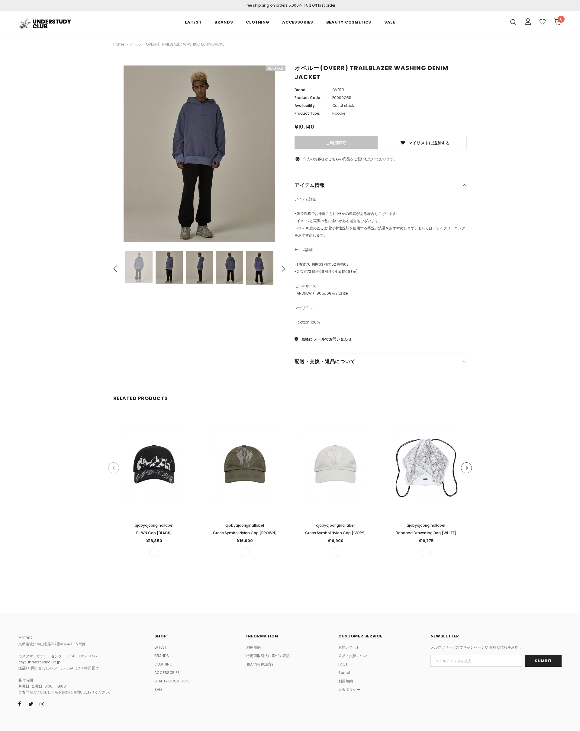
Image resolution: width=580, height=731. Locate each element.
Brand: (300, 89)
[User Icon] (528, 22)
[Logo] (53, 23)
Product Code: (308, 97)
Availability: (305, 105)
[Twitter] (30, 703)
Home (118, 44)
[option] (199, 153)
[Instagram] (42, 703)
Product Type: (307, 113)
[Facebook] (19, 703)
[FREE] (154, 552)
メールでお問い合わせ (333, 339)
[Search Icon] (513, 22)
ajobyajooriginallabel (154, 525)
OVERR (338, 89)
